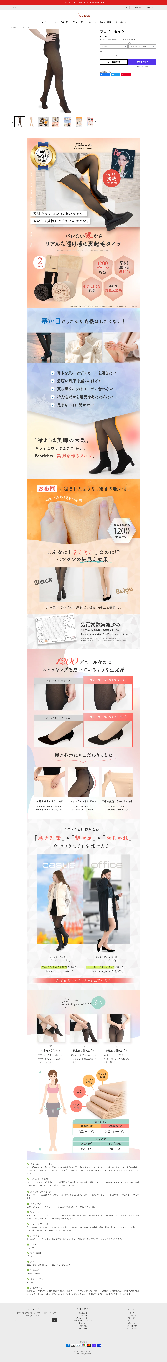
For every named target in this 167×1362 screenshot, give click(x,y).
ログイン (125, 7)
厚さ (129, 43)
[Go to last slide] (12, 121)
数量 (101, 52)
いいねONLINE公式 (86, 1351)
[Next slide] (95, 121)
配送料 (109, 39)
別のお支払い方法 (142, 67)
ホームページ (14, 27)
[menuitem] (19, 121)
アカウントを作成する (137, 7)
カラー (102, 43)
